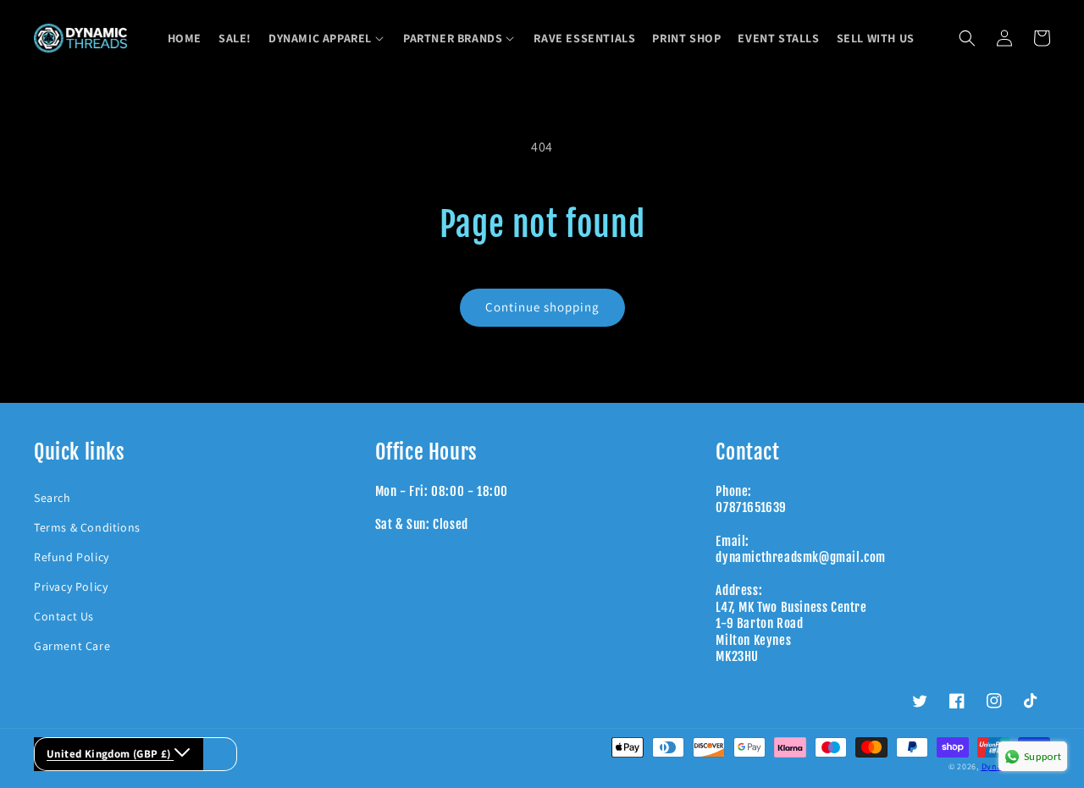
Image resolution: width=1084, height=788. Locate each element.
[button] (327, 38)
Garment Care (72, 645)
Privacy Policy (71, 586)
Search (52, 497)
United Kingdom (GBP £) (110, 754)
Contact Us (64, 616)
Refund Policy (71, 557)
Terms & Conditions (87, 527)
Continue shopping (542, 307)
